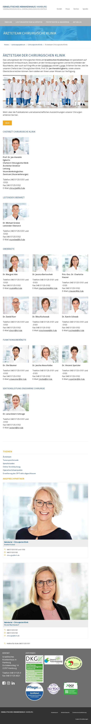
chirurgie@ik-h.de (17, 188)
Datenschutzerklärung (79, 712)
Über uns (8, 22)
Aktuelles (77, 22)
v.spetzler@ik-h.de (76, 379)
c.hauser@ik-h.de (76, 291)
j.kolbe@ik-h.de (45, 379)
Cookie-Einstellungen (81, 719)
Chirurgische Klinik (35, 45)
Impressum (54, 712)
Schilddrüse (46, 65)
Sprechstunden (8, 463)
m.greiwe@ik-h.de (17, 239)
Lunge (62, 65)
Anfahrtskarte (65, 712)
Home (6, 45)
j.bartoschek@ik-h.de (48, 288)
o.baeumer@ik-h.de (17, 379)
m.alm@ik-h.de (15, 288)
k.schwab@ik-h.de (76, 330)
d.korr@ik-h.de (15, 330)
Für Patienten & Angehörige (57, 22)
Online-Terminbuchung (11, 467)
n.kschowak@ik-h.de (48, 330)
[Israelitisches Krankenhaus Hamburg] (25, 7)
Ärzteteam (7, 457)
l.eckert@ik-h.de (16, 427)
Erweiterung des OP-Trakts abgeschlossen (19, 473)
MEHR (7, 123)
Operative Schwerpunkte (12, 470)
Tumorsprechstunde (10, 460)
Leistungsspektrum (18, 45)
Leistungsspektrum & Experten (29, 22)
